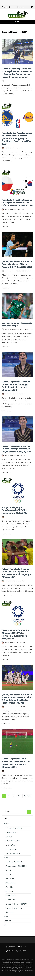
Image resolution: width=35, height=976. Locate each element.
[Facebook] (2, 7)
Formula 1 (7, 921)
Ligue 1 (8, 874)
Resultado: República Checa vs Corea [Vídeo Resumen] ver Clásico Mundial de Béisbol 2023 (17, 203)
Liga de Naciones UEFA (14, 908)
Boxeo (6, 916)
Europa (6, 857)
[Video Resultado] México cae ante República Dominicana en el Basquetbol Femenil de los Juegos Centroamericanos (17, 72)
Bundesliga (10, 879)
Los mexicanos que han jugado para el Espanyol (17, 324)
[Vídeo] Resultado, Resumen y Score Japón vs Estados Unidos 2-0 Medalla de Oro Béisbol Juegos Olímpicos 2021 (17, 698)
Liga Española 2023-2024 (15, 862)
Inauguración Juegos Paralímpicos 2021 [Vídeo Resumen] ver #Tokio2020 (14, 510)
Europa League (11, 849)
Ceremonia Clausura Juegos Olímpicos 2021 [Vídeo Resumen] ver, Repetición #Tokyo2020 (15, 634)
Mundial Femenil (11, 900)
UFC (5, 925)
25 (19, 796)
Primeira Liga (10, 883)
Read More (7, 98)
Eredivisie (9, 887)
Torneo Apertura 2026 (14, 828)
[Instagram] (10, 7)
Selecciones (8, 891)
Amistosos (9, 912)
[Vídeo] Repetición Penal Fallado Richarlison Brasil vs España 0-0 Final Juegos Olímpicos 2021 (16, 762)
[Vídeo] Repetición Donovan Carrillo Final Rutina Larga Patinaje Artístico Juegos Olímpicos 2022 (16, 385)
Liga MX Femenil (12, 832)
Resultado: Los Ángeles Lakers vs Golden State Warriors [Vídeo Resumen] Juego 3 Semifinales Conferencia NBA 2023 (17, 138)
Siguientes (27, 796)
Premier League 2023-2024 (16, 866)
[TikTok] (7, 7)
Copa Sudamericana (13, 853)
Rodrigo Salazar (16, 81)
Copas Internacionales (12, 841)
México (6, 824)
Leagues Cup (10, 845)
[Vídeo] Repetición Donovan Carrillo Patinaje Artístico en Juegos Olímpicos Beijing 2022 (16, 449)
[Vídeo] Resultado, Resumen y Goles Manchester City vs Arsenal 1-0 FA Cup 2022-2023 (17, 264)
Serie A (8, 870)
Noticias (9, 836)
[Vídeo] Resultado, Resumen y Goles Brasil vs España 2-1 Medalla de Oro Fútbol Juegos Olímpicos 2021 (17, 573)
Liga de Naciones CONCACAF (16, 904)
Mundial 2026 (10, 895)
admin (13, 148)
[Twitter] (5, 7)
